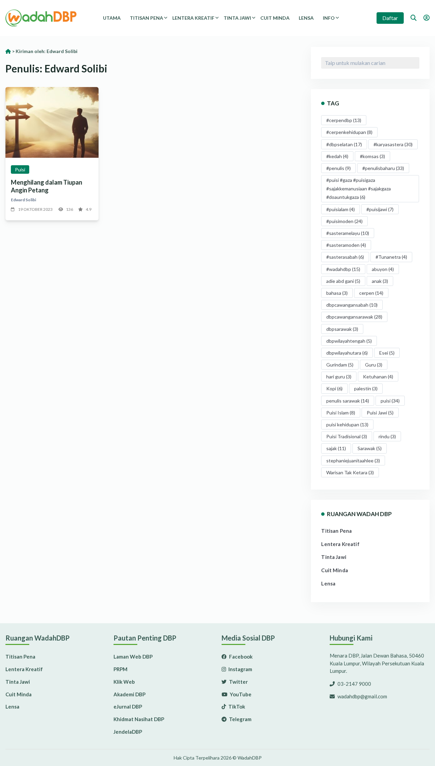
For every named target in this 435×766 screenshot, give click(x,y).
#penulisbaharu (383, 168)
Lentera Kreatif (193, 18)
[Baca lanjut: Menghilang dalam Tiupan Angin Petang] (52, 122)
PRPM (120, 669)
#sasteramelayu (347, 233)
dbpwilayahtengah (349, 341)
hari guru (338, 376)
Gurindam (339, 365)
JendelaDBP (128, 732)
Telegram (239, 719)
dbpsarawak (342, 329)
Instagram (239, 669)
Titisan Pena (146, 18)
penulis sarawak (347, 401)
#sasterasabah (345, 257)
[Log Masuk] (426, 17)
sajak (336, 448)
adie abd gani (343, 281)
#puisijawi (380, 209)
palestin (366, 388)
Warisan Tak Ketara (350, 472)
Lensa (306, 18)
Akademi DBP (129, 694)
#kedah (337, 156)
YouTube (240, 694)
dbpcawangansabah (352, 305)
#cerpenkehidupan (349, 132)
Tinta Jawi (237, 18)
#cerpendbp (343, 120)
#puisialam (340, 209)
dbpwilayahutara (347, 353)
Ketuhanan (378, 376)
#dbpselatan (344, 144)
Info (329, 18)
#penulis (338, 168)
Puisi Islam (340, 412)
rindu (387, 436)
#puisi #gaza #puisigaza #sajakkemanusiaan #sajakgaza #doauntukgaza (358, 188)
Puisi (20, 169)
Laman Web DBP (133, 656)
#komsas (372, 156)
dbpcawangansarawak (354, 317)
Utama (112, 18)
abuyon (383, 269)
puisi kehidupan (347, 424)
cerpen (371, 293)
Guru (373, 365)
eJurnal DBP (128, 706)
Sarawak (370, 448)
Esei (387, 353)
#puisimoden (344, 221)
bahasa (337, 293)
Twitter (238, 682)
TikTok (236, 706)
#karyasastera (393, 144)
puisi (390, 401)
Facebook (240, 656)
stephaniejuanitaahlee (353, 460)
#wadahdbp (343, 269)
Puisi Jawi (380, 412)
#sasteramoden (346, 245)
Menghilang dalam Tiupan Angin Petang (46, 186)
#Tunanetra (391, 257)
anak (380, 281)
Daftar (390, 18)
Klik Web (124, 682)
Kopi (334, 388)
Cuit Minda (275, 18)
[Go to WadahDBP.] (8, 51)
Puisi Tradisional (346, 436)
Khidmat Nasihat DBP (139, 719)
